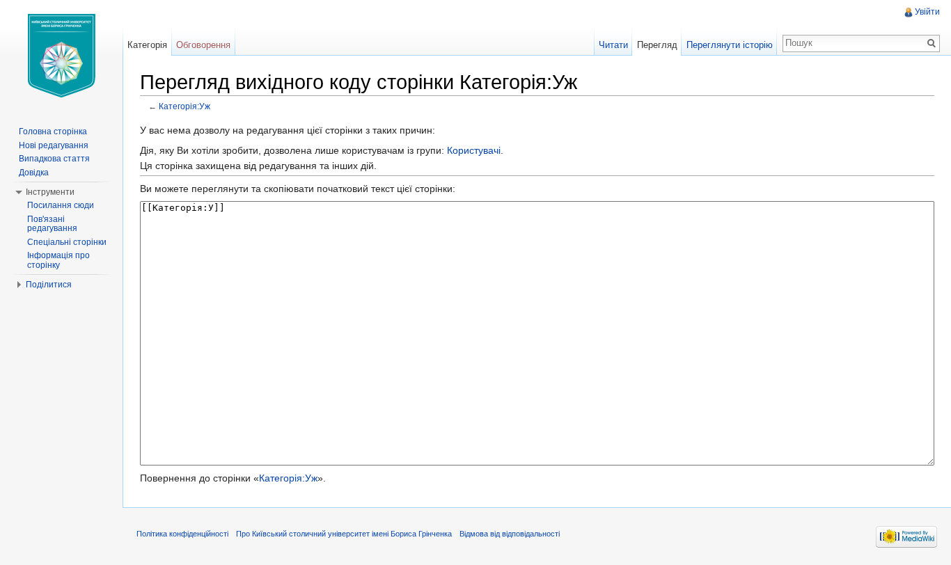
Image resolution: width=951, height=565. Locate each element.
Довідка (34, 172)
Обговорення (203, 45)
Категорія (147, 45)
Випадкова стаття (54, 159)
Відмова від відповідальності (509, 534)
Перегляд (657, 45)
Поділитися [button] (49, 284)
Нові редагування (53, 145)
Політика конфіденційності (182, 534)
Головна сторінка (53, 131)
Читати (613, 45)
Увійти (927, 12)
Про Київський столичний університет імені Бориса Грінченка (344, 534)
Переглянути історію (729, 45)
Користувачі (474, 150)
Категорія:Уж (184, 106)
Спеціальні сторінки (67, 242)
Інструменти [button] (50, 192)
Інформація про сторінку (58, 260)
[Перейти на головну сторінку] (61, 55)
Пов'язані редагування (52, 224)
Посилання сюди (60, 205)
